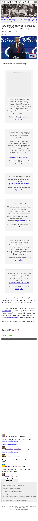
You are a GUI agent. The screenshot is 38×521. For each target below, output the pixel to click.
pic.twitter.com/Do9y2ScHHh (19, 184)
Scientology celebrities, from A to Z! (11, 494)
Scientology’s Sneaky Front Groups (11, 488)
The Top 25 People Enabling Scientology (13, 491)
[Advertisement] (20, 85)
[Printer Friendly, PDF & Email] (8, 336)
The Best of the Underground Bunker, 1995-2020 (15, 500)
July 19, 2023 (19, 163)
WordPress (19, 509)
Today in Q (16, 339)
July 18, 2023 (19, 119)
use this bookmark (12, 318)
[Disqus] (19, 409)
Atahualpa (25, 509)
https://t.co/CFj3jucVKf (23, 221)
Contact (23, 507)
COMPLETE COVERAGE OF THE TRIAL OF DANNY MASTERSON (19, 483)
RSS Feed (17, 507)
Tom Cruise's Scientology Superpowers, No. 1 (14, 485)
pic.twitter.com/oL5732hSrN (19, 157)
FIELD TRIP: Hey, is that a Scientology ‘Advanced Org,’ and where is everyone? (9, 19)
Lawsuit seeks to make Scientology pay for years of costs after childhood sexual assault (29, 20)
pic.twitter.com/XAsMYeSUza (19, 283)
